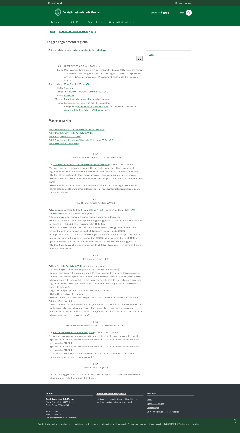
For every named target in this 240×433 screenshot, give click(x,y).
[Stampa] (139, 58)
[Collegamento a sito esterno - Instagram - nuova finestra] (167, 12)
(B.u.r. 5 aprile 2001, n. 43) (76, 84)
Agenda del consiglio (155, 403)
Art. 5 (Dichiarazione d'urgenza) (64, 143)
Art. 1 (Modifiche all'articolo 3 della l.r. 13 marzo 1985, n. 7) (76, 129)
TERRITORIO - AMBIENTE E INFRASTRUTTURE (86, 91)
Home (52, 31)
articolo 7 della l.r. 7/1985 (91, 210)
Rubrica (178, 3)
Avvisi (149, 399)
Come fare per (153, 407)
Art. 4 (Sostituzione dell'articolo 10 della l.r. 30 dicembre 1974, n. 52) (81, 140)
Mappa (187, 3)
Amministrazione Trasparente (111, 393)
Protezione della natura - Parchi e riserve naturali (87, 99)
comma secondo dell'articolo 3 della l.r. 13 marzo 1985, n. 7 (81, 164)
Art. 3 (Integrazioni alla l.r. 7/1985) (65, 136)
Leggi (151, 54)
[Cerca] (189, 13)
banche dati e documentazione (73, 31)
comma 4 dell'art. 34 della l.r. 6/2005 (81, 110)
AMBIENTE (69, 95)
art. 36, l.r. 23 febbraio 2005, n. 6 (92, 106)
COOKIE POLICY (173, 423)
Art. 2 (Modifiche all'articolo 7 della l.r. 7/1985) (71, 133)
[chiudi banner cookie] (235, 421)
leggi (93, 31)
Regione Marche (56, 3)
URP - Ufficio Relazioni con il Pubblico (163, 411)
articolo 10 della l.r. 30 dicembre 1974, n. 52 (73, 332)
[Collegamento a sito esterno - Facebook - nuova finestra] (161, 12)
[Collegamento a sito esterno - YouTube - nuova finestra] (164, 12)
